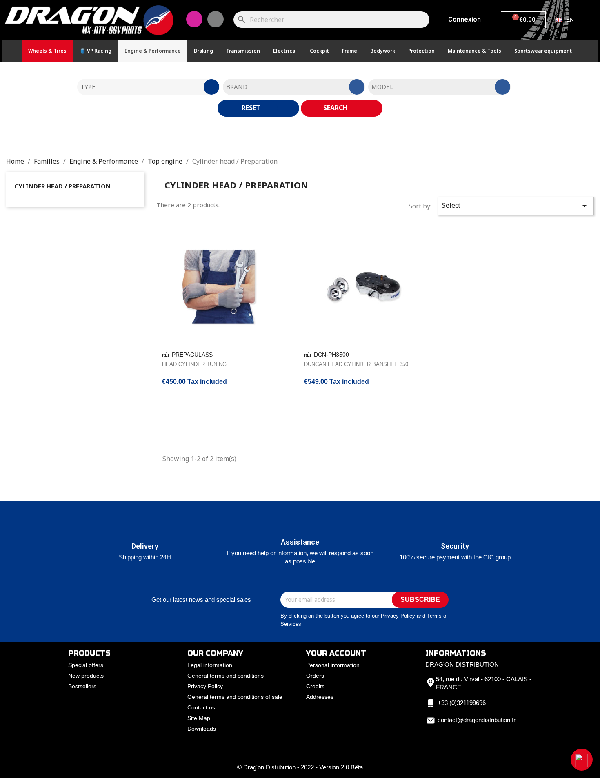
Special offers (85, 665)
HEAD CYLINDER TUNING (194, 364)
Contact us (201, 707)
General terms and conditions (225, 675)
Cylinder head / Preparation (62, 186)
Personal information (333, 665)
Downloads (201, 728)
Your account (336, 653)
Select (515, 206)
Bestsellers (82, 686)
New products (86, 675)
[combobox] (148, 87)
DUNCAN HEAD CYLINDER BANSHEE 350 (356, 364)
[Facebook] (215, 19)
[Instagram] (194, 19)
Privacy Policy (205, 686)
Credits (315, 686)
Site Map (198, 718)
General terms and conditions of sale (234, 697)
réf (166, 355)
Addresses (319, 697)
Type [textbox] (88, 86)
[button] (581, 759)
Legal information (209, 665)
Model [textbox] (382, 86)
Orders (315, 675)
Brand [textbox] (236, 86)
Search (336, 107)
